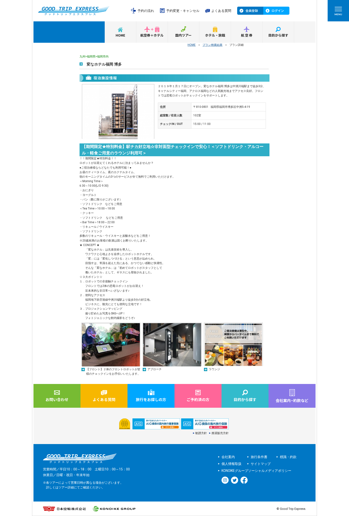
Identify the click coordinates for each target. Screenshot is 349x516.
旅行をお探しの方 (151, 399)
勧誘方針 (201, 433)
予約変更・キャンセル (182, 11)
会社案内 (228, 457)
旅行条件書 (259, 457)
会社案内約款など (292, 400)
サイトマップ (261, 464)
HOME (120, 35)
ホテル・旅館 (215, 35)
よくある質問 (221, 11)
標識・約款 (288, 457)
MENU (338, 14)
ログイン (278, 10)
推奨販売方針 (220, 433)
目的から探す (278, 35)
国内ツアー (183, 35)
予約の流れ (145, 11)
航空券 (247, 35)
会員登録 (251, 10)
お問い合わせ (57, 399)
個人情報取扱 (231, 464)
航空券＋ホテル (152, 35)
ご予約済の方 (198, 399)
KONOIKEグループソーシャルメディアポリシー (256, 471)
